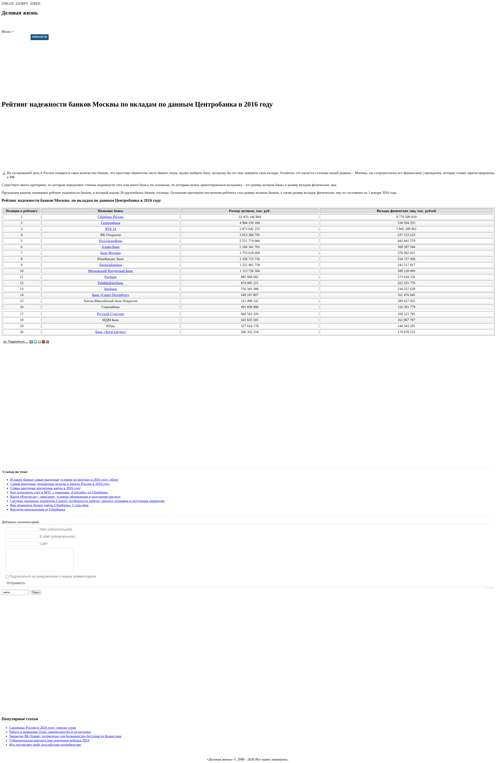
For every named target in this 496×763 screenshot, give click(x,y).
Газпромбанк (110, 223)
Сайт (44, 543)
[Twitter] (35, 341)
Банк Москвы (110, 253)
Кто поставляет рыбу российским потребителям (45, 745)
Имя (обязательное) (56, 529)
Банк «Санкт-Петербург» (110, 295)
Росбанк (110, 277)
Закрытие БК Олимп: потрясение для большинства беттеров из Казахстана (65, 736)
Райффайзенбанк (110, 283)
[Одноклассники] (39, 341)
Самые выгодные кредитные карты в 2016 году (45, 488)
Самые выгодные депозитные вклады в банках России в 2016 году (60, 484)
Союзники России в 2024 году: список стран (42, 727)
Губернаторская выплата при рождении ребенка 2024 (49, 740)
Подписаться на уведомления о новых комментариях (52, 576)
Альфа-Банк (111, 247)
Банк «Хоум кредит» (110, 332)
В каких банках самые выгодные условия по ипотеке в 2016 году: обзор (64, 479)
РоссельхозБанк (110, 241)
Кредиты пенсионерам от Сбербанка (37, 509)
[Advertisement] (248, 68)
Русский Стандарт (110, 314)
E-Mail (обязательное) (57, 536)
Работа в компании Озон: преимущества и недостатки (50, 732)
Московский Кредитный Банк (110, 271)
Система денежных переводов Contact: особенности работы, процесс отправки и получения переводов (87, 501)
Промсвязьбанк (110, 265)
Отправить (15, 583)
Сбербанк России (111, 217)
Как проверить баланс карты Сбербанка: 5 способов (49, 505)
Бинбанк (110, 289)
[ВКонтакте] (31, 341)
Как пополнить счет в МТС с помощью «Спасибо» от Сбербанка (59, 492)
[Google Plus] (48, 341)
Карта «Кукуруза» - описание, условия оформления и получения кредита (65, 497)
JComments (489, 588)
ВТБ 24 (110, 229)
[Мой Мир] (43, 341)
